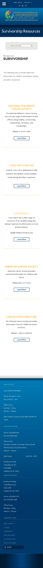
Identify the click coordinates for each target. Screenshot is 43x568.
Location (7, 527)
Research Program (10, 543)
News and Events (9, 535)
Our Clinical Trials (10, 539)
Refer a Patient (8, 524)
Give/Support (8, 531)
